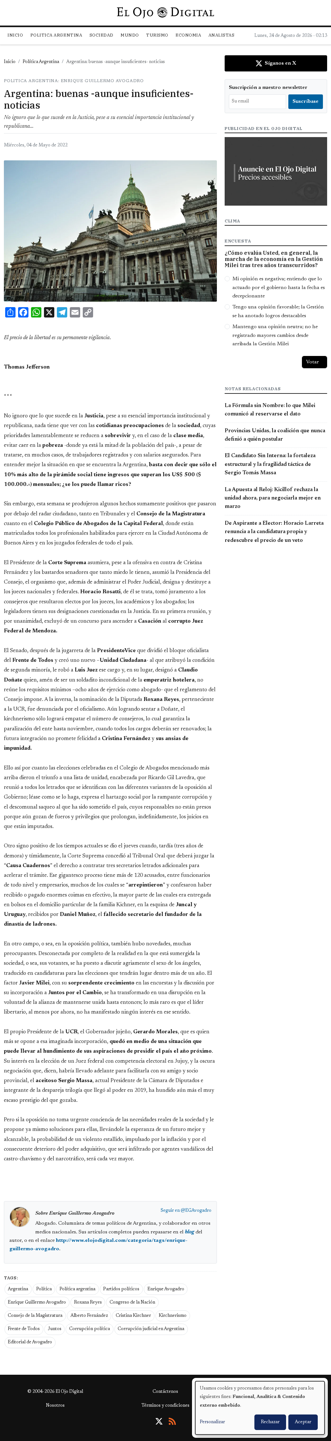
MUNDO (130, 35)
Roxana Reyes (88, 1302)
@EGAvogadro (196, 1211)
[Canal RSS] (172, 1421)
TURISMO (157, 35)
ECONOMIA (188, 35)
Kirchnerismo (173, 1316)
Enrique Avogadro (165, 1289)
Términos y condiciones (165, 1405)
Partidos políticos (121, 1289)
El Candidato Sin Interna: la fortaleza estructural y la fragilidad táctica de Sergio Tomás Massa (270, 464)
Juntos (54, 1329)
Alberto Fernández (89, 1316)
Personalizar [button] (212, 1422)
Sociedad (101, 35)
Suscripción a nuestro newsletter (268, 87)
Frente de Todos (24, 1329)
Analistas (221, 35)
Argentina (18, 1289)
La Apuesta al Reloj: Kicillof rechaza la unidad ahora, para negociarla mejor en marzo (273, 498)
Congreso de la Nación (132, 1302)
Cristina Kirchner (133, 1316)
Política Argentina (41, 62)
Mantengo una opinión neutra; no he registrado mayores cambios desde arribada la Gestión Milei (275, 335)
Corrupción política (89, 1329)
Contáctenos (165, 1392)
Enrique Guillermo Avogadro (37, 1302)
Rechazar (270, 1422)
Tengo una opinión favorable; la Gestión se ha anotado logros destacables (278, 311)
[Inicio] (165, 12)
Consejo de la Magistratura (35, 1316)
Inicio (15, 35)
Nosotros (55, 1405)
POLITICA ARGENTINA (56, 35)
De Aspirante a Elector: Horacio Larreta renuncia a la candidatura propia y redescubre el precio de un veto (274, 532)
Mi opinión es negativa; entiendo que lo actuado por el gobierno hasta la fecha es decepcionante (278, 287)
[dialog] (260, 1408)
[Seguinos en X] (159, 1421)
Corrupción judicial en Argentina (151, 1329)
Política (44, 1289)
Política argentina (77, 1289)
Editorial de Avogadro (30, 1342)
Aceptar (303, 1422)
